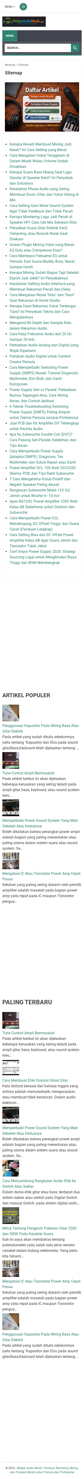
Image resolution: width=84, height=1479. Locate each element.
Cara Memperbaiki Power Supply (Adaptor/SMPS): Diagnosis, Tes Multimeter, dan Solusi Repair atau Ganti (43, 456)
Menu (9, 6)
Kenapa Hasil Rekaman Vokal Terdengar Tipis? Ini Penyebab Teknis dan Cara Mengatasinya (43, 311)
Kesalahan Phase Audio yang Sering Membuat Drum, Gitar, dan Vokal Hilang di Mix (44, 194)
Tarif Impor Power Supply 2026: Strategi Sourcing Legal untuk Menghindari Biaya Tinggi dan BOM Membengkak (43, 557)
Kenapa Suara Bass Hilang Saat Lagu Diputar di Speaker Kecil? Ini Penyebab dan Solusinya (41, 178)
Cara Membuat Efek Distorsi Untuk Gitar (35, 1080)
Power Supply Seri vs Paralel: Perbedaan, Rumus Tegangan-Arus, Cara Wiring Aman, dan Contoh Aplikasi (43, 395)
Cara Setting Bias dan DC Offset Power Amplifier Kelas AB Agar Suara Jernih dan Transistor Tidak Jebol (44, 540)
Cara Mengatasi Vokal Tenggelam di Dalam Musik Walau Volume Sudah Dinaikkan (39, 161)
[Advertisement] (42, 626)
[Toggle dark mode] (23, 6)
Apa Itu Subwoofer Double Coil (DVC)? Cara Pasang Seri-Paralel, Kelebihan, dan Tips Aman (43, 440)
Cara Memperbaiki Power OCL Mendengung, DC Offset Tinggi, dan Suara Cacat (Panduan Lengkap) (44, 523)
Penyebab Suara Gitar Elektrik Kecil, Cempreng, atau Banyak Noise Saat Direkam (39, 233)
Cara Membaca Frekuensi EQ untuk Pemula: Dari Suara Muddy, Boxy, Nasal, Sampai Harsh (42, 261)
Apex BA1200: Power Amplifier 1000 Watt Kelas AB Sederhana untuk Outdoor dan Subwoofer (43, 507)
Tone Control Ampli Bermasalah (28, 773)
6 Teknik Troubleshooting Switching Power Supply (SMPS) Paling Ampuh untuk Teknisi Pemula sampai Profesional (44, 412)
